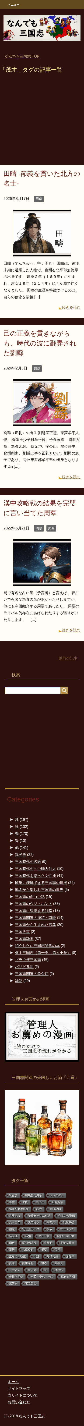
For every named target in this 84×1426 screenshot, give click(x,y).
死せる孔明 (68, 1276)
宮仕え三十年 (30, 1229)
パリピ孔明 (24, 967)
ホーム (13, 1382)
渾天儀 (13, 1236)
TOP (22, 56)
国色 (12, 1243)
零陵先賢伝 (67, 1243)
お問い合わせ (19, 1402)
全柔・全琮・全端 (42, 1276)
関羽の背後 (29, 1243)
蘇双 (49, 1229)
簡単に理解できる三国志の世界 (41, 883)
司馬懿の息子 (33, 1195)
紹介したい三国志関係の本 (37, 946)
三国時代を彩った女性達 (35, 876)
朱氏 (25, 1202)
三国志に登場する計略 (33, 911)
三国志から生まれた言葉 (35, 925)
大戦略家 (28, 1249)
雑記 (18, 981)
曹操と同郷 (16, 1276)
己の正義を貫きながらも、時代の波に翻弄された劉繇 (40, 343)
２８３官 (44, 1236)
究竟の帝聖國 (66, 1215)
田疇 (39, 199)
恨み (44, 1263)
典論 (12, 1263)
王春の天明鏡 (17, 1256)
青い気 (32, 1270)
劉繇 (37, 368)
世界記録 (14, 1215)
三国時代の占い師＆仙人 (35, 869)
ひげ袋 (59, 1270)
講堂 (12, 1202)
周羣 (39, 528)
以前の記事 (68, 658)
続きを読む (71, 307)
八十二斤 (14, 1222)
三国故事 (22, 932)
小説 (36, 1256)
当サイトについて (23, 1395)
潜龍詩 (51, 1222)
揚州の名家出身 (19, 1209)
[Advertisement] (42, 121)
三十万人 (14, 1270)
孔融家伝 (68, 1222)
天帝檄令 (33, 1222)
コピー (40, 1202)
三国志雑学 (24, 939)
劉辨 (12, 1249)
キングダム (57, 1195)
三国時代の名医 (28, 862)
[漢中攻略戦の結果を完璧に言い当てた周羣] (42, 582)
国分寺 (70, 1256)
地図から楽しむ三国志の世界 (39, 890)
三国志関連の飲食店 (32, 974)
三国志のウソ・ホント (33, 904)
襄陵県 (48, 1243)
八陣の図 (55, 1209)
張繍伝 (59, 1263)
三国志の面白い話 (30, 897)
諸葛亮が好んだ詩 (39, 1215)
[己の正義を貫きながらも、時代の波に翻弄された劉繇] (42, 422)
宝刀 (57, 1249)
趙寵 (12, 1229)
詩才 (39, 1209)
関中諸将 (28, 1263)
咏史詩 (13, 1195)
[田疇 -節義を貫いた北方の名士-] (42, 253)
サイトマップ (19, 1389)
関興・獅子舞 (65, 1236)
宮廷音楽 (30, 1283)
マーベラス (67, 1229)
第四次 (13, 1283)
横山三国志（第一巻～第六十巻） (43, 953)
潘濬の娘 (52, 1256)
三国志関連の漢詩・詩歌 (35, 918)
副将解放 (57, 1202)
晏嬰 (44, 1249)
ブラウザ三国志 (28, 960)
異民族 (20, 855)
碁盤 (28, 1236)
